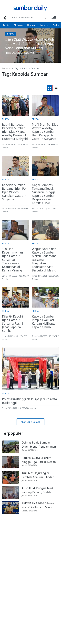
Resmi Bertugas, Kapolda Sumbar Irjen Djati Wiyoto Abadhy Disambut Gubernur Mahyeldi (15, 132)
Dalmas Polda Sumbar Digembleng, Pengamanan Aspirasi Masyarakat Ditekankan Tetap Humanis (39, 445)
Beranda (6, 68)
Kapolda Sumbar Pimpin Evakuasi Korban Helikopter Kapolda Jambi (44, 322)
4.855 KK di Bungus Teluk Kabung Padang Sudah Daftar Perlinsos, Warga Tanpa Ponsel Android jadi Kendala (38, 490)
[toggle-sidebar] (53, 17)
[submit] (44, 17)
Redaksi (5, 147)
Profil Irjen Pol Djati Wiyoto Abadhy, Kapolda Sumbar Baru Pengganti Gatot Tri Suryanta (45, 132)
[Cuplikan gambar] (10, 446)
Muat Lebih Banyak (30, 421)
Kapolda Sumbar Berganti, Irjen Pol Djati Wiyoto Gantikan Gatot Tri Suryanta (14, 192)
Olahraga (18, 25)
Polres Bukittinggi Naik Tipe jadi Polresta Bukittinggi (29, 400)
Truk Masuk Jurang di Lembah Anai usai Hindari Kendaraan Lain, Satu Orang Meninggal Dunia (40, 475)
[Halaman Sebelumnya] (4, 17)
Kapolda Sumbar (30, 68)
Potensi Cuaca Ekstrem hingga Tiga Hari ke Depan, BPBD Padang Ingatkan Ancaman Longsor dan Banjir (40, 460)
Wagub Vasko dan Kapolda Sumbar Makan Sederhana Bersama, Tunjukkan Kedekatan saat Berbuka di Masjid (44, 259)
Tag (16, 68)
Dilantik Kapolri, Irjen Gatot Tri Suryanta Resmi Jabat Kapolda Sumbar (13, 324)
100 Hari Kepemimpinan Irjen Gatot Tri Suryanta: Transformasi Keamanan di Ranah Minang (12, 259)
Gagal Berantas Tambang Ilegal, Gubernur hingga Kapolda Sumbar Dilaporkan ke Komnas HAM (43, 194)
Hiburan (31, 25)
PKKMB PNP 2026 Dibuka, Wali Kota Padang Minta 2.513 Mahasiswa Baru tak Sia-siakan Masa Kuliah (38, 505)
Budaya (56, 25)
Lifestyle (44, 25)
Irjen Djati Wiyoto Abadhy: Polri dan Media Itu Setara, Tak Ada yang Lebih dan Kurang (30, 43)
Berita (6, 25)
